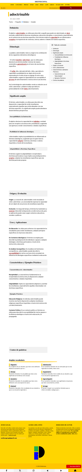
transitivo (19, 60)
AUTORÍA (67, 4)
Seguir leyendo (12, 435)
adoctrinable (20, 33)
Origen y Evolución (58, 65)
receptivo (12, 39)
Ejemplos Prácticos (60, 78)
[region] (61, 97)
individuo (36, 121)
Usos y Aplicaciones (58, 67)
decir (68, 33)
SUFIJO (32, 4)
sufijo (13, 71)
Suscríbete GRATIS (75, 466)
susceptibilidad (14, 253)
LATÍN (46, 4)
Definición (56, 48)
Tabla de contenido (60, 45)
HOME (12, 4)
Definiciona (41, 1)
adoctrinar (26, 60)
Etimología (56, 50)
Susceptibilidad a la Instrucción (63, 55)
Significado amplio (58, 53)
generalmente (22, 64)
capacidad (54, 37)
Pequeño (18, 22)
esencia (11, 211)
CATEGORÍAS (18, 4)
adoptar (20, 141)
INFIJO (41, 4)
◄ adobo (3, 8)
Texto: (11, 22)
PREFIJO (26, 4)
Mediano (26, 22)
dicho (26, 89)
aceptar (11, 158)
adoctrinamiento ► (54, 8)
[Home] (75, 471)
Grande (33, 22)
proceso (11, 79)
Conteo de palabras (58, 80)
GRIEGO (52, 4)
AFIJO (36, 4)
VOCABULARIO (59, 4)
